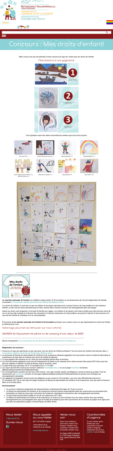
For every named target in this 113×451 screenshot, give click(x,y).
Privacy (51, 450)
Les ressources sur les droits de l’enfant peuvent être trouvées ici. (47, 341)
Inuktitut (5, 27)
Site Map (61, 450)
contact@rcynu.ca (51, 368)
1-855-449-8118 (12, 418)
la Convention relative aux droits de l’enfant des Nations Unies (37, 302)
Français (30, 27)
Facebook (75, 368)
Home (5, 22)
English (40, 27)
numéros (90, 432)
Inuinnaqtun (18, 27)
